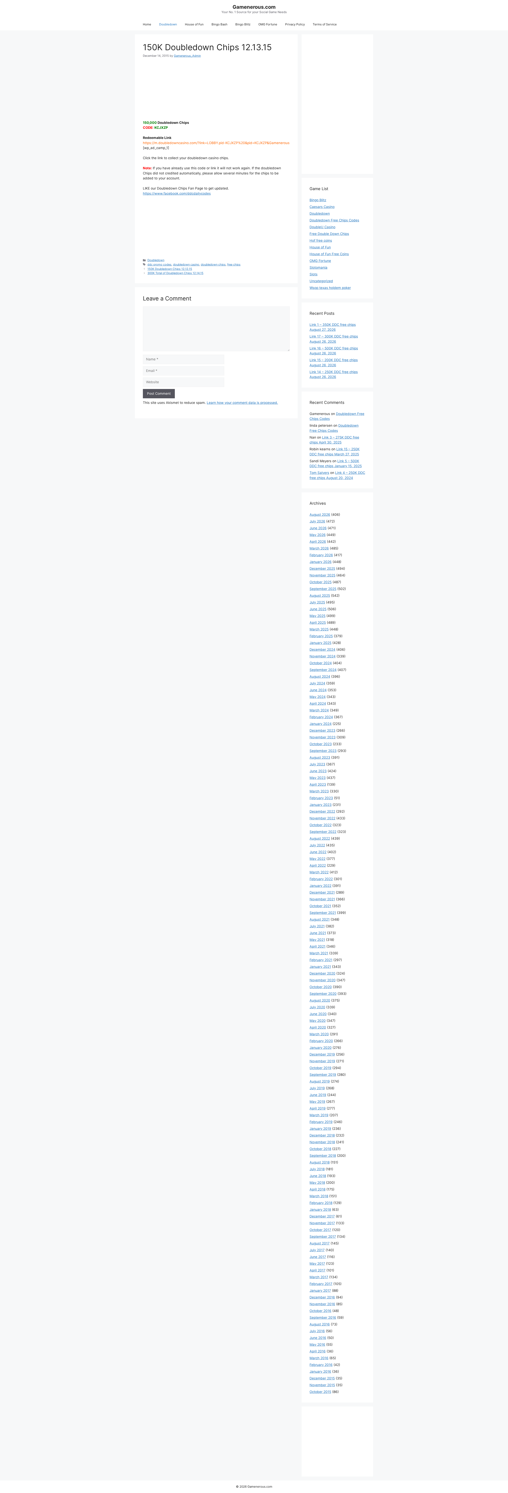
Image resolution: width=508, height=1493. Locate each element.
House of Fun (194, 24)
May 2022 (317, 859)
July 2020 (317, 1007)
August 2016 (320, 1324)
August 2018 (320, 1162)
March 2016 (319, 1358)
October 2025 (321, 582)
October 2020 (321, 987)
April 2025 (318, 623)
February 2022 (321, 879)
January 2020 (321, 1048)
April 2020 (318, 1027)
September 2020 (323, 994)
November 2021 (322, 899)
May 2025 (317, 616)
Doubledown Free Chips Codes (334, 220)
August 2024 (320, 677)
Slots (314, 274)
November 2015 (322, 1385)
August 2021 (320, 919)
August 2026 (320, 515)
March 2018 (319, 1196)
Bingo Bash (219, 24)
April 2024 (318, 704)
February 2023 (321, 798)
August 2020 (320, 1000)
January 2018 (320, 1210)
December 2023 (322, 731)
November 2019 (322, 1061)
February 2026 (321, 555)
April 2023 (318, 784)
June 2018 (318, 1176)
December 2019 (322, 1054)
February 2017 (321, 1284)
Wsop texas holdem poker (330, 288)
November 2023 (323, 737)
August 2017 (320, 1243)
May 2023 (318, 778)
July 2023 (317, 764)
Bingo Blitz (242, 24)
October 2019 (320, 1068)
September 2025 (323, 589)
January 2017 (320, 1291)
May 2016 (317, 1345)
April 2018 (317, 1189)
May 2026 (318, 535)
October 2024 (321, 663)
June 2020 (318, 1014)
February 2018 (321, 1203)
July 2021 (317, 926)
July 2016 (317, 1331)
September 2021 (323, 913)
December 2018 (322, 1135)
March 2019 (319, 1115)
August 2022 (320, 838)
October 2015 (320, 1392)
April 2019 (318, 1108)
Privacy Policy (295, 24)
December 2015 (322, 1378)
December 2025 (322, 569)
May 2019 (317, 1102)
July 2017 (317, 1250)
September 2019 (323, 1075)
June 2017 (318, 1257)
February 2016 (321, 1365)
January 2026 (321, 562)
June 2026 (318, 528)
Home (147, 24)
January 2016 (320, 1372)
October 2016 (320, 1311)
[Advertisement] (216, 86)
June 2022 (318, 852)
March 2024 (319, 710)
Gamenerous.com (254, 7)
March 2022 (319, 872)
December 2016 (322, 1297)
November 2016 (322, 1304)
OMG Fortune (267, 24)
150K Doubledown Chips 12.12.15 (169, 268)
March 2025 (319, 629)
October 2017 (320, 1230)
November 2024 (323, 656)
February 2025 (321, 636)
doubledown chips (213, 264)
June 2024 (318, 690)
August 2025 (320, 596)
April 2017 (317, 1270)
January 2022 (320, 886)
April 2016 (318, 1351)
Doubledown (168, 24)
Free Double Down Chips (329, 234)
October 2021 (320, 906)
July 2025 (317, 602)
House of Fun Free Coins (329, 254)
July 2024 (317, 683)
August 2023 (320, 757)
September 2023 (323, 751)
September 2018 (323, 1156)
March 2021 (319, 953)
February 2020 (321, 1041)
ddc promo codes (159, 264)
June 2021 (318, 933)
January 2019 (320, 1129)
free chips (234, 264)
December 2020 (322, 973)
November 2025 (322, 575)
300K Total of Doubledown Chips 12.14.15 (175, 273)
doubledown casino (186, 264)
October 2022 (321, 825)
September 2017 (323, 1237)
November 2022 (322, 818)
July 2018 (317, 1169)
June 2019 (318, 1095)
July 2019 (317, 1088)
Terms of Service (325, 24)
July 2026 (317, 521)
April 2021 (317, 946)
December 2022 (322, 811)
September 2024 (323, 670)
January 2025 (320, 643)
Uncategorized (321, 281)
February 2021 (321, 960)
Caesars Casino (322, 207)
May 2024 (318, 697)
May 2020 (318, 1021)
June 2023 (318, 771)
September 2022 (323, 832)
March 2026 (319, 548)
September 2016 (323, 1318)
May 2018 (317, 1183)
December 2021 (322, 892)
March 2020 (319, 1034)
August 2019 (320, 1081)
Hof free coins (321, 241)
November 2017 (322, 1223)
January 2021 (320, 967)
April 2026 (318, 542)
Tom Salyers (319, 473)
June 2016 (318, 1338)
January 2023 (321, 805)
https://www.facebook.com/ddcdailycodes (177, 193)
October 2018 (320, 1149)
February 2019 (321, 1122)
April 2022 (318, 865)
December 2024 (322, 650)
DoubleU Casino (322, 227)
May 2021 (317, 940)
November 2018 (322, 1142)
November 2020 (323, 980)
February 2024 (321, 717)
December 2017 (322, 1216)
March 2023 (319, 791)
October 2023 (321, 744)
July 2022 (317, 845)
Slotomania (318, 268)
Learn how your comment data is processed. (242, 403)
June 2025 (318, 609)
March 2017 (319, 1277)
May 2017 (317, 1264)
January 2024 (321, 724)
